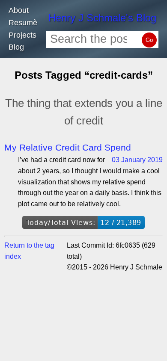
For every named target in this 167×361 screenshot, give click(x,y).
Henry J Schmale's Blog (102, 18)
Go (149, 40)
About (19, 10)
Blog (16, 47)
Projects (22, 35)
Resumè (23, 22)
